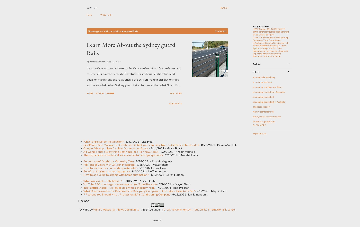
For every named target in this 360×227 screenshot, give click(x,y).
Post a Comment (105, 93)
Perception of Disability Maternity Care (108, 161)
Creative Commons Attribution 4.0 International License (199, 209)
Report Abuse (259, 133)
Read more (176, 93)
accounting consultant (263, 96)
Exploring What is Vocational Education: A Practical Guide (267, 55)
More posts (175, 103)
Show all (221, 31)
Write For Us (106, 15)
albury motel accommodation (267, 116)
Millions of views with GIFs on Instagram (109, 164)
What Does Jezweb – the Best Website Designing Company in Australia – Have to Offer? (139, 191)
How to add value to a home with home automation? (115, 174)
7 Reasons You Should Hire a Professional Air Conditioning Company (126, 194)
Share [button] (90, 93)
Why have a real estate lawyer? (102, 181)
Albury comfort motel (263, 111)
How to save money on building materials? (109, 168)
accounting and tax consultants (268, 87)
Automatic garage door (264, 121)
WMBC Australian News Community (116, 209)
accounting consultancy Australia (269, 92)
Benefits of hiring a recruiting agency (106, 171)
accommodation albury (264, 77)
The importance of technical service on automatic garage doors (123, 155)
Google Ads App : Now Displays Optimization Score (115, 148)
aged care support (261, 106)
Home (89, 15)
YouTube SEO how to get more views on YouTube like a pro (120, 184)
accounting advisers (262, 82)
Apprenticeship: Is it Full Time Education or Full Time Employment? (270, 49)
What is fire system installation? (103, 141)
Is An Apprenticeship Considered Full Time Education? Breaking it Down (270, 44)
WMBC (92, 8)
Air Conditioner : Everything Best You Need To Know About (120, 151)
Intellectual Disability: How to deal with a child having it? (119, 187)
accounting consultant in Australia (269, 101)
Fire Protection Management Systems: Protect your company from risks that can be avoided (141, 145)
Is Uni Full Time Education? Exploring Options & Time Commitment (271, 38)
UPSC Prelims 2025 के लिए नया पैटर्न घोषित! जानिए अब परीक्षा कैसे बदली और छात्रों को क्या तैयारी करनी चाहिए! (271, 32)
